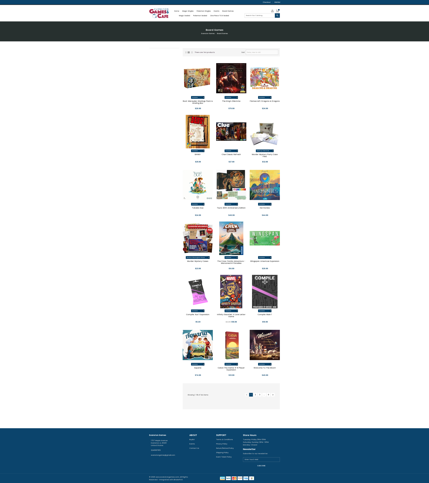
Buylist (192, 439)
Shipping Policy (222, 452)
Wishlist (277, 2)
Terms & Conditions (224, 439)
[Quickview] (185, 109)
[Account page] (272, 11)
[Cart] (277, 11)
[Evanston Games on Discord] (154, 2)
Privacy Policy (221, 444)
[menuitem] (177, 11)
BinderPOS (178, 479)
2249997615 (156, 450)
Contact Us (194, 448)
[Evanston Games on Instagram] (150, 2)
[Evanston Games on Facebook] (146, 2)
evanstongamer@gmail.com (163, 455)
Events (192, 444)
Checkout (267, 2)
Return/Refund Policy (225, 448)
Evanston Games (208, 33)
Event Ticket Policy (224, 457)
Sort (243, 52)
